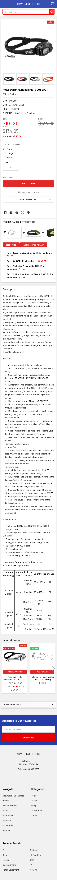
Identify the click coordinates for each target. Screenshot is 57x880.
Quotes (5, 800)
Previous (3, 669)
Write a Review (10, 94)
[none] (28, 46)
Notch (34, 815)
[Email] (10, 212)
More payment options (28, 192)
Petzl (33, 795)
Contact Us (7, 825)
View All (33, 869)
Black (9, 149)
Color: (11, 144)
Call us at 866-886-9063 (28, 769)
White (9, 157)
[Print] (16, 212)
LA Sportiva (35, 855)
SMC (32, 860)
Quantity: (8, 162)
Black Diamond (9, 864)
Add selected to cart (34, 245)
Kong (33, 805)
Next (53, 669)
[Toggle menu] (4, 4)
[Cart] (53, 4)
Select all (11, 245)
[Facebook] (5, 212)
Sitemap (6, 830)
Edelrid (34, 800)
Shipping (6, 820)
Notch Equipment (10, 869)
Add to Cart (42, 672)
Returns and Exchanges (13, 795)
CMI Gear (33, 850)
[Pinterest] (28, 212)
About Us (6, 810)
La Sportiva (36, 810)
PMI (31, 864)
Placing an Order (9, 805)
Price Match (7, 815)
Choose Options (14, 672)
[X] (22, 212)
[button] (28, 199)
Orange (10, 153)
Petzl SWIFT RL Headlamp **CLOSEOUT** (15, 678)
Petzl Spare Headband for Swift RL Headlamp (42, 678)
